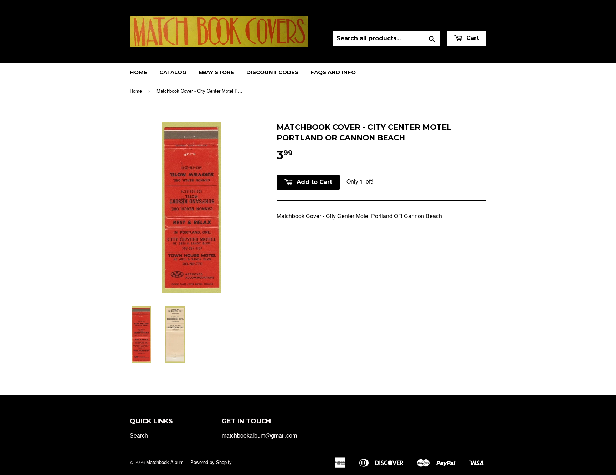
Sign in (423, 21)
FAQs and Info (333, 72)
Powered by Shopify (211, 462)
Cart (471, 38)
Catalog (172, 72)
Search (139, 435)
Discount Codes (272, 72)
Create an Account (464, 21)
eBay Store (216, 72)
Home (138, 72)
